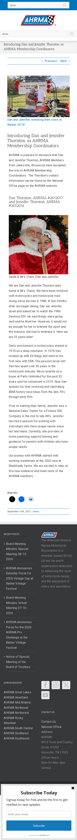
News (36, 511)
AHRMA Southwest (17, 738)
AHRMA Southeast (16, 733)
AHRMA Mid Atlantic (17, 702)
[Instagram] (56, 685)
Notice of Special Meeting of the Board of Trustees (18, 662)
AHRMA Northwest (16, 712)
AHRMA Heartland (16, 697)
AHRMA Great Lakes (17, 692)
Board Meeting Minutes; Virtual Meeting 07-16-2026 (16, 605)
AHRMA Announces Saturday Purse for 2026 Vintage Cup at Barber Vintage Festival (19, 578)
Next (63, 61)
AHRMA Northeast (16, 707)
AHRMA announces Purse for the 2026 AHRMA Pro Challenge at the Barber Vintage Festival (19, 635)
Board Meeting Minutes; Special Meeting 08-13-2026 (17, 551)
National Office (51, 727)
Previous (51, 61)
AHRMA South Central (18, 728)
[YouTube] (45, 695)
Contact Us (48, 721)
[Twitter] (66, 685)
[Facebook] (45, 685)
